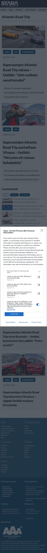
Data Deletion (11, 322)
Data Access (23, 322)
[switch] (38, 277)
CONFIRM (14, 314)
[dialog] (23, 277)
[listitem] (23, 271)
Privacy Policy (36, 322)
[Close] (42, 231)
